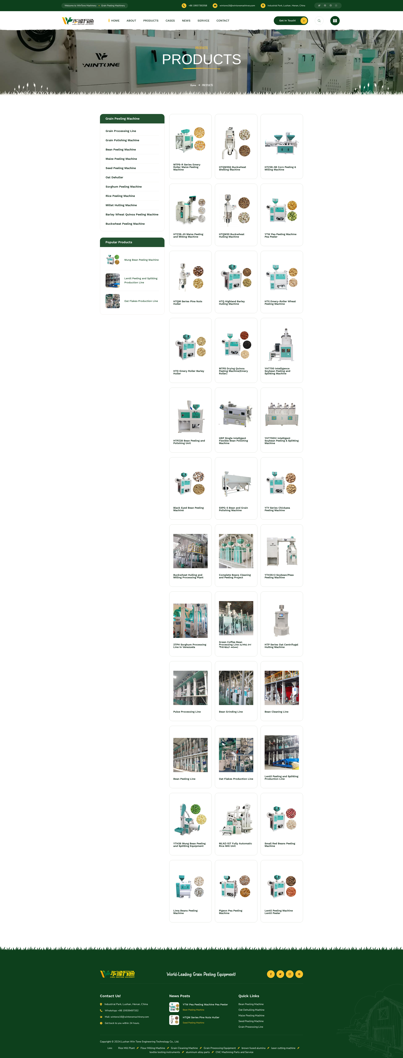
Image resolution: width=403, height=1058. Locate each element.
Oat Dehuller (114, 177)
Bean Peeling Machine (121, 149)
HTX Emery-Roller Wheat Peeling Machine (280, 302)
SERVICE (203, 20)
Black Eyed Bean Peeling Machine (188, 509)
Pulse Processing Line (187, 712)
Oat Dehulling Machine (251, 1010)
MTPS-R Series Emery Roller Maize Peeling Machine (186, 167)
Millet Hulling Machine (121, 205)
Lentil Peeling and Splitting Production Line (140, 280)
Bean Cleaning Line (276, 712)
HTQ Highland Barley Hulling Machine (232, 302)
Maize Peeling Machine (121, 158)
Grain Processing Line (121, 131)
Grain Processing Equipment (220, 1048)
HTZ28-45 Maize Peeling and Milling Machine (188, 235)
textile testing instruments (165, 1052)
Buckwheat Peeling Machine (125, 223)
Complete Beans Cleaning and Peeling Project (235, 576)
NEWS (186, 20)
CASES (170, 20)
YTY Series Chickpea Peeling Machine (277, 509)
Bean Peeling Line (184, 779)
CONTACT (222, 20)
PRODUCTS (151, 20)
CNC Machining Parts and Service (234, 1052)
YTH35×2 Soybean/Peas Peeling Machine (279, 576)
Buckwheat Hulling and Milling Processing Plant (188, 576)
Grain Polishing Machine (122, 140)
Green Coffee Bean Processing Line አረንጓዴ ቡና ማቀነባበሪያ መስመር (235, 644)
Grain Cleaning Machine (184, 1048)
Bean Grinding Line (231, 712)
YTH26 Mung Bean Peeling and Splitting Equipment (189, 844)
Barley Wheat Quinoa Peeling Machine (132, 214)
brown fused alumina (253, 1048)
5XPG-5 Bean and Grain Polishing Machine (233, 509)
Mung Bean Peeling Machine (141, 259)
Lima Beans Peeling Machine (185, 911)
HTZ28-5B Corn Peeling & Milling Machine (280, 168)
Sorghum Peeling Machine (124, 186)
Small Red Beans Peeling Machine (280, 844)
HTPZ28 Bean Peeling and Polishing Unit (189, 441)
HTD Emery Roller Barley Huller (188, 372)
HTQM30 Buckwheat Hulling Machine (231, 235)
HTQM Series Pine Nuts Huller (187, 302)
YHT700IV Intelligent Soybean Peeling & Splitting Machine (282, 440)
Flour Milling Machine (153, 1048)
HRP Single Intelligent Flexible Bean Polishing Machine (233, 440)
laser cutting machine (283, 1048)
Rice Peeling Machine (120, 195)
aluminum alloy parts (198, 1052)
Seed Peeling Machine (121, 168)
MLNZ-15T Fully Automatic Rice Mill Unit (235, 844)
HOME (115, 20)
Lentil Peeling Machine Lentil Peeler (279, 911)
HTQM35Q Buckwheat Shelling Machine (232, 168)
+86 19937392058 (198, 6)
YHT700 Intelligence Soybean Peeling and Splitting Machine (277, 371)
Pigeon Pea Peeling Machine (230, 911)
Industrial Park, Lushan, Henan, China (286, 6)
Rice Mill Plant (126, 1048)
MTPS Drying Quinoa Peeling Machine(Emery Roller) (233, 371)
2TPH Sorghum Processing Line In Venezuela (189, 645)
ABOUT (131, 20)
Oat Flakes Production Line (141, 301)
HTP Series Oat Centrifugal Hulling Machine (281, 645)
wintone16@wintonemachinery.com (237, 6)
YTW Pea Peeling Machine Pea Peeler (280, 235)
